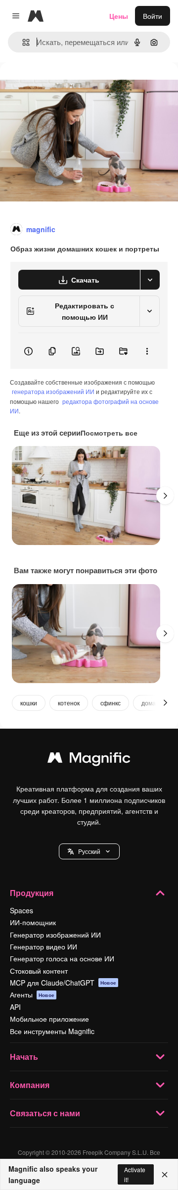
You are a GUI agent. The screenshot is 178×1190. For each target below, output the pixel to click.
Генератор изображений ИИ (55, 935)
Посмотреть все (109, 433)
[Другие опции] (147, 351)
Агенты (32, 994)
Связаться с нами (45, 1113)
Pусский (89, 851)
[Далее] (165, 495)
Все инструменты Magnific (52, 1031)
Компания (29, 1085)
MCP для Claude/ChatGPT (63, 983)
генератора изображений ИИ (53, 391)
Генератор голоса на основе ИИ (62, 958)
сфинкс (110, 702)
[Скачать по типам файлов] (150, 280)
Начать (24, 1056)
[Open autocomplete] (22, 42)
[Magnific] (89, 759)
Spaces (21, 910)
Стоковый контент (39, 971)
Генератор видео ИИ (43, 946)
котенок (69, 702)
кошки (28, 702)
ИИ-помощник (33, 922)
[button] (89, 851)
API (15, 1007)
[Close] (165, 1175)
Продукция (31, 892)
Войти (152, 16)
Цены (118, 16)
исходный (66, 85)
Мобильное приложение (49, 1019)
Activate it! (134, 1174)
